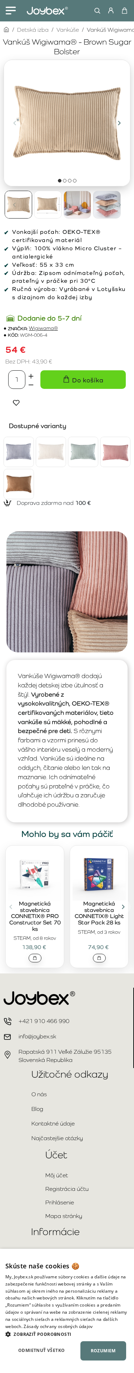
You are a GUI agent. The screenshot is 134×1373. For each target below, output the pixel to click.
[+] (31, 375)
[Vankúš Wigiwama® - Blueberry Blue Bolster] (19, 452)
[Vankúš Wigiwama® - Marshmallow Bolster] (51, 452)
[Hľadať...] (96, 10)
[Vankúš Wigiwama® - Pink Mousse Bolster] (115, 452)
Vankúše (67, 29)
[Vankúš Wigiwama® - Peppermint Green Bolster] (83, 452)
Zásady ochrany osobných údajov (58, 1326)
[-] (31, 384)
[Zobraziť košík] (124, 10)
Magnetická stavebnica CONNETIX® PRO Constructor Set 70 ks (35, 916)
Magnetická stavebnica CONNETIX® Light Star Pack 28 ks (99, 913)
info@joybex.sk (37, 1036)
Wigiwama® (43, 328)
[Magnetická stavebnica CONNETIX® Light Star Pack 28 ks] (99, 874)
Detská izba (33, 29)
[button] (15, 123)
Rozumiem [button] (103, 1351)
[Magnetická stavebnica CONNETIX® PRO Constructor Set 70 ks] (34, 874)
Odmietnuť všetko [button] (41, 1350)
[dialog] (67, 1311)
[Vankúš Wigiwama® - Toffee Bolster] (19, 484)
